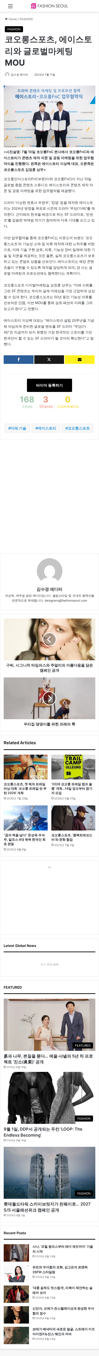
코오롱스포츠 (79, 428)
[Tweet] (49, 359)
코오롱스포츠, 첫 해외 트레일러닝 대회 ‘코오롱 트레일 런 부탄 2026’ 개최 (25, 788)
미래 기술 (18, 428)
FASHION (26, 19)
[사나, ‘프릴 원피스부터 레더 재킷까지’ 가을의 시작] (16, 1253)
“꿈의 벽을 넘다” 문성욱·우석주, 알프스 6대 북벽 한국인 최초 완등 (25, 839)
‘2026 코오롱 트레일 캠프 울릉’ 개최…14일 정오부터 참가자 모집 (71, 788)
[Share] (19, 359)
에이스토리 (47, 428)
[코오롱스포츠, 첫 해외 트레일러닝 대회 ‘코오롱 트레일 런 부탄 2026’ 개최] (26, 767)
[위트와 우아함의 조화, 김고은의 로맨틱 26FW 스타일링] (16, 1273)
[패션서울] (49, 6)
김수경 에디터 (19, 74)
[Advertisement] (49, 496)
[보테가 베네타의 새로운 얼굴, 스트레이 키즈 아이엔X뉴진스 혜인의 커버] (16, 1335)
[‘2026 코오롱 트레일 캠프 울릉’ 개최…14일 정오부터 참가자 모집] (73, 767)
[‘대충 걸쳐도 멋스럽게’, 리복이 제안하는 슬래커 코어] (16, 1294)
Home (12, 19)
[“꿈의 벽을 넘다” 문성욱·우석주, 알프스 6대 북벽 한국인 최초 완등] (26, 817)
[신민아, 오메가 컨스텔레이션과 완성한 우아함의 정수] (16, 1315)
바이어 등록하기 (49, 385)
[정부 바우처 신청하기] (80, 359)
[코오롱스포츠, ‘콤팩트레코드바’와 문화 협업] (73, 817)
